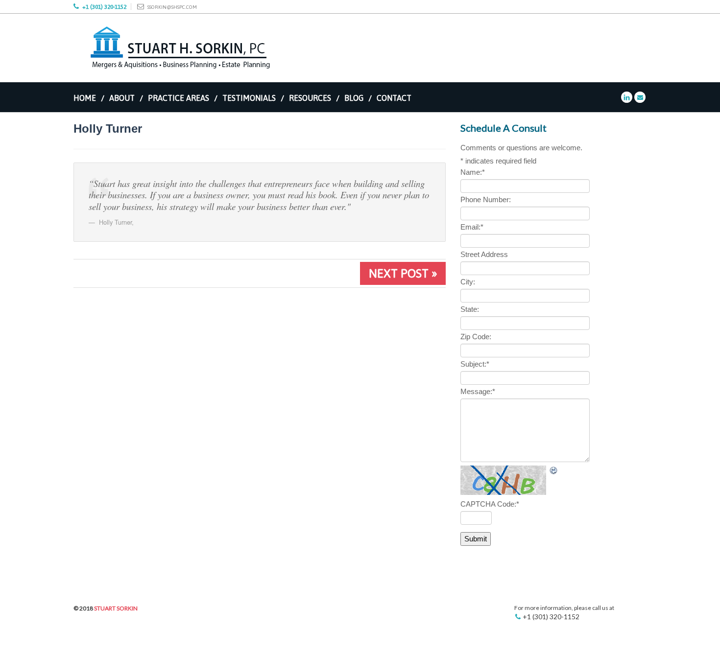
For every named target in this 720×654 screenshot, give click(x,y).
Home (84, 97)
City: (467, 282)
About (122, 97)
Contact (394, 97)
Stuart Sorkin (116, 608)
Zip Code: (475, 336)
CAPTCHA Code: (489, 504)
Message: (477, 391)
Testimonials (249, 97)
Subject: (474, 364)
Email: (471, 227)
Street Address (484, 254)
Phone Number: (485, 199)
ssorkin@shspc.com (172, 7)
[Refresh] (554, 471)
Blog (353, 97)
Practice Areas (178, 97)
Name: (472, 172)
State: (469, 309)
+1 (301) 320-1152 (104, 6)
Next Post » (403, 273)
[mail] (640, 97)
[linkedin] (627, 97)
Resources (310, 97)
